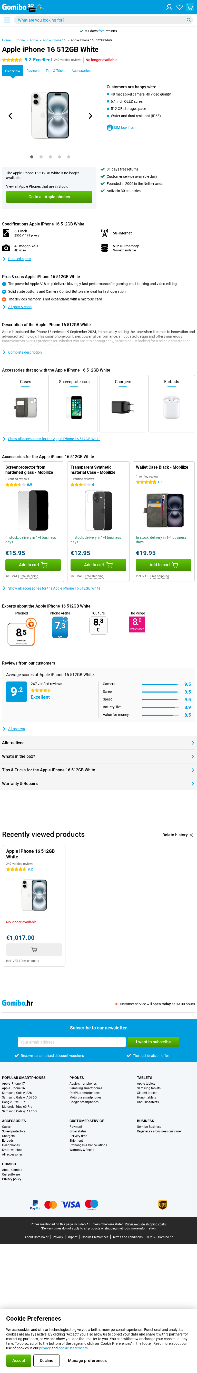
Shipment (76, 1140)
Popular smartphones (24, 1078)
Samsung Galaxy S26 (17, 1093)
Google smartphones (84, 1102)
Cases (6, 1127)
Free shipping (29, 576)
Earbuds (8, 1140)
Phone (20, 40)
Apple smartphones (83, 1083)
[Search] (189, 20)
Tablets (144, 1078)
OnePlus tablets (148, 1102)
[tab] (31, 156)
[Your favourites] (179, 7)
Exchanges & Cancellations (88, 1145)
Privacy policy (11, 1179)
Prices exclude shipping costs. (145, 1224)
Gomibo (9, 1164)
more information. (143, 1228)
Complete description (25, 352)
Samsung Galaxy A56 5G (19, 1097)
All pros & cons (20, 307)
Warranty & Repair (82, 1150)
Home (6, 40)
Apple (34, 40)
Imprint (72, 1237)
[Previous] (10, 116)
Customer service (87, 1121)
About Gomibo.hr (36, 1237)
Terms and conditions (128, 1237)
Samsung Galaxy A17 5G (19, 1111)
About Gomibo (12, 1170)
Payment (76, 1127)
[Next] (90, 116)
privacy (45, 1348)
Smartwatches (12, 1150)
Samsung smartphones (86, 1088)
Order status (78, 1131)
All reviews (16, 729)
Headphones (11, 1145)
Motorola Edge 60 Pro (17, 1107)
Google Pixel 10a (13, 1102)
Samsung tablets (149, 1088)
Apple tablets (146, 1083)
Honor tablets (146, 1097)
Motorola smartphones (85, 1097)
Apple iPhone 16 (54, 40)
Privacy (58, 1237)
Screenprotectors (13, 1131)
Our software (11, 1174)
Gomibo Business (149, 1127)
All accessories (12, 1154)
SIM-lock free (124, 128)
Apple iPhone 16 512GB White (91, 40)
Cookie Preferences (95, 1237)
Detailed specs (19, 259)
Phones (77, 1078)
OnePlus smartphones (85, 1093)
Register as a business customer (159, 1131)
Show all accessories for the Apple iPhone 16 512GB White (54, 439)
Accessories (14, 1121)
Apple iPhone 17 (13, 1083)
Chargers (8, 1136)
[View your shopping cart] (190, 7)
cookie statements (73, 1348)
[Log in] (169, 7)
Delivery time (78, 1136)
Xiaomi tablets (147, 1093)
